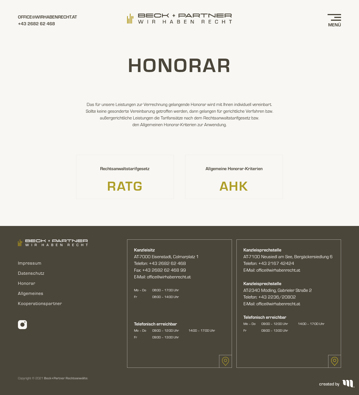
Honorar (26, 283)
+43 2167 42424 (276, 263)
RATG (125, 185)
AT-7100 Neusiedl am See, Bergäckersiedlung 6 (288, 256)
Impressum (30, 263)
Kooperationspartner (40, 303)
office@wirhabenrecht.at (47, 17)
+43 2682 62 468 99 (164, 270)
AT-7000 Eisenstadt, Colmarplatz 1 (166, 256)
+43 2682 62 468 (36, 23)
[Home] (179, 18)
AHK (234, 185)
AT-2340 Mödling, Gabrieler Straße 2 (277, 290)
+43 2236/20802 (277, 297)
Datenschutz (31, 273)
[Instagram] (22, 324)
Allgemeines (30, 293)
